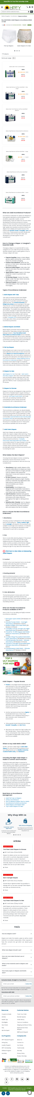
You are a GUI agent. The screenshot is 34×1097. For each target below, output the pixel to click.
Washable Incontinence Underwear (15, 407)
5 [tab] (20, 835)
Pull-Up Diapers (9, 347)
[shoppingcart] (32, 7)
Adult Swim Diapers (10, 429)
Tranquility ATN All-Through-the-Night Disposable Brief (18, 629)
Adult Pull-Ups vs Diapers (13, 798)
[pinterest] (6, 1083)
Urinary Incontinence (12, 800)
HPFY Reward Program (8, 1040)
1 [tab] (14, 51)
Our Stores (20, 1045)
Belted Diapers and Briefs (12, 327)
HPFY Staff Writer (9, 852)
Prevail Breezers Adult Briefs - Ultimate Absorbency (18, 649)
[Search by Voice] (29, 12)
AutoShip (4, 1053)
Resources (5, 1010)
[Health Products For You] (12, 7)
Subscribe (29, 984)
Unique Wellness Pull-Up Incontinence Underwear (16, 359)
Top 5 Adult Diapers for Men (14, 806)
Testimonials (20, 1048)
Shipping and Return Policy (24, 1025)
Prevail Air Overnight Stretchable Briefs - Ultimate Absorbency (18, 644)
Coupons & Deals (6, 1014)
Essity (14, 751)
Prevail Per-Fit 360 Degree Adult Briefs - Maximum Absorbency (18, 632)
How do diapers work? (9, 934)
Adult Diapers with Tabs (11, 295)
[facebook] (12, 1079)
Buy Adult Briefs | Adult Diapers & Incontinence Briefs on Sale (17, 20)
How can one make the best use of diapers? (13, 957)
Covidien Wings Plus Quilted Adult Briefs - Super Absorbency (18, 637)
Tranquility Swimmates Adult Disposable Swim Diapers (14, 439)
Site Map (19, 1050)
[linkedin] (22, 1079)
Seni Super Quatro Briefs (15, 396)
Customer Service (22, 1010)
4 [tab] (19, 51)
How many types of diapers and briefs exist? (14, 972)
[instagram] (17, 1079)
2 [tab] (16, 51)
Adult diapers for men (9, 374)
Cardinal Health (7, 751)
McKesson (22, 751)
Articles (4, 1017)
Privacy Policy (21, 1053)
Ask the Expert (5, 1030)
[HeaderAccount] (29, 7)
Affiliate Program (6, 1050)
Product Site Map (22, 1056)
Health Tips (5, 1019)
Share (6, 867)
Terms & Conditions (22, 1022)
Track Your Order (22, 1014)
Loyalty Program (6, 1045)
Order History (20, 1019)
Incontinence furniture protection (16, 803)
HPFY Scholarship (6, 1048)
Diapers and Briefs (8, 846)
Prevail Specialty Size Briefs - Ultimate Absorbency (17, 641)
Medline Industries (23, 750)
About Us (19, 1040)
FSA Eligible (5, 1022)
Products (5, 54)
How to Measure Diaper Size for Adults (17, 801)
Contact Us (20, 1042)
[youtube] (27, 1079)
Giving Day (5, 1042)
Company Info (21, 1036)
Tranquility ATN (12, 317)
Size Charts (5, 1025)
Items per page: (6, 58)
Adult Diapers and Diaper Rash (15, 805)
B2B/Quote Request (22, 1032)
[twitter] (6, 1079)
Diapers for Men (9, 371)
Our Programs (6, 1036)
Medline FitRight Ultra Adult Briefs (16, 625)
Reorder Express (21, 1017)
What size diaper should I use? (11, 950)
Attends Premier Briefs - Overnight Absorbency (16, 623)
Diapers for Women (10, 388)
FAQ (3, 1028)
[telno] (27, 7)
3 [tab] (18, 51)
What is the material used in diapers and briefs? (15, 964)
